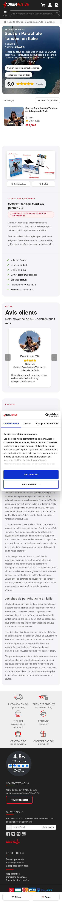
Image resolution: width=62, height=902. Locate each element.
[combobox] (32, 13)
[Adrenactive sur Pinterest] (18, 834)
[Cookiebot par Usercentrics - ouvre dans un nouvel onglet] (45, 415)
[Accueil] (5, 21)
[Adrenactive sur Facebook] (8, 834)
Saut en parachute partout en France (23, 67)
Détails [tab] (27, 423)
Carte (47, 897)
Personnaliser (29, 484)
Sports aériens (16, 21)
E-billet (45, 184)
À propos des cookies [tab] (47, 423)
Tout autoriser (31, 474)
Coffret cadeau (20, 184)
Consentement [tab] (11, 423)
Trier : (49, 100)
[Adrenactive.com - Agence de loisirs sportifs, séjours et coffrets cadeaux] (15, 4)
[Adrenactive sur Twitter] (13, 834)
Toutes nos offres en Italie (18, 74)
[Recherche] (57, 13)
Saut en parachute (34, 21)
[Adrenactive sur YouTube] (23, 834)
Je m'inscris (48, 827)
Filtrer (18, 897)
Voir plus (31, 61)
